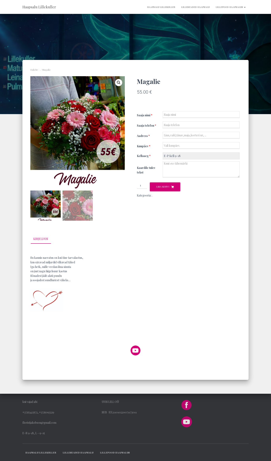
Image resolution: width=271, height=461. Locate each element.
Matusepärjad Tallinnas (44, 333)
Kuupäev (143, 146)
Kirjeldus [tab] (40, 239)
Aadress (143, 136)
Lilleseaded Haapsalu (195, 7)
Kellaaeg (144, 156)
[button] (118, 82)
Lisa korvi (162, 186)
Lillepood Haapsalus (230, 7)
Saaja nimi (144, 115)
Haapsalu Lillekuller (161, 7)
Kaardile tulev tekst (146, 170)
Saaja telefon (146, 125)
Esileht (34, 69)
